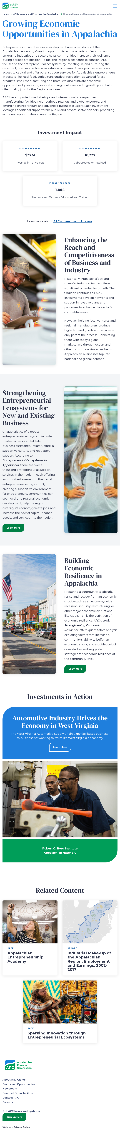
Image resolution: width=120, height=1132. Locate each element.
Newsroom (9, 1088)
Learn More (13, 527)
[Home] (10, 6)
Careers (7, 1102)
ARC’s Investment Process (72, 221)
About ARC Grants (14, 1079)
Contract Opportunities (17, 1093)
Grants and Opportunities (18, 1084)
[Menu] (115, 7)
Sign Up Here (14, 1117)
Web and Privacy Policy (16, 1127)
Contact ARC (10, 1097)
